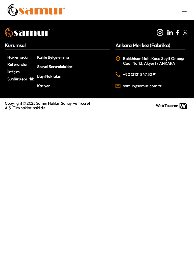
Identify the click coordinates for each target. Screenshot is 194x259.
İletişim (13, 71)
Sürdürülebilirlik (20, 78)
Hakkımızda (17, 57)
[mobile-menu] (180, 10)
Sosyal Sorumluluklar (54, 66)
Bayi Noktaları (49, 76)
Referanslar (17, 64)
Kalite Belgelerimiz (53, 57)
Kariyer (43, 85)
